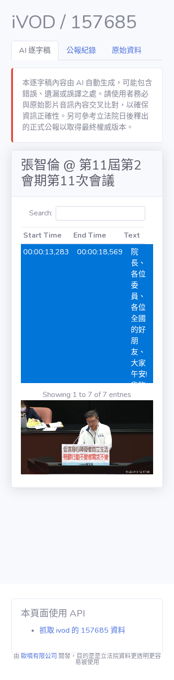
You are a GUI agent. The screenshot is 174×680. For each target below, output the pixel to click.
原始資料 (127, 50)
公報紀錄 (81, 50)
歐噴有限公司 (39, 656)
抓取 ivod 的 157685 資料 (82, 630)
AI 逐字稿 (35, 50)
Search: (40, 213)
